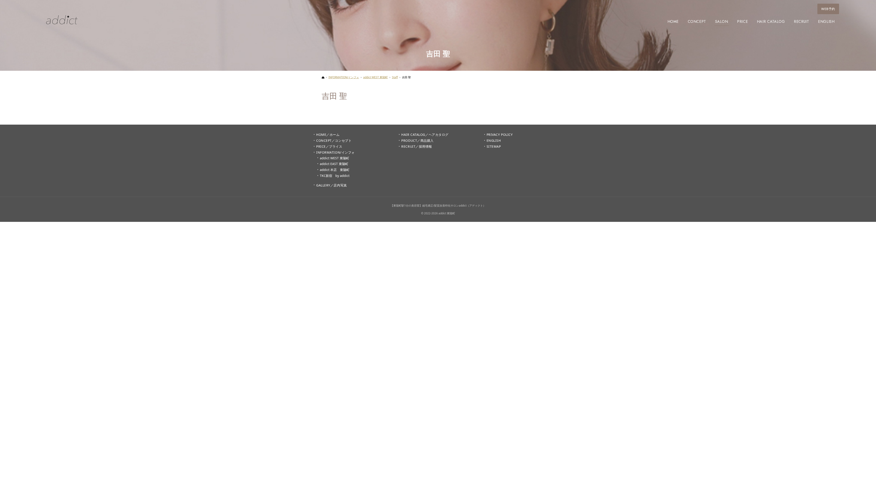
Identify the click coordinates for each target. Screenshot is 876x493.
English (494, 141)
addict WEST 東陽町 (334, 158)
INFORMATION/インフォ (335, 152)
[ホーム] (323, 77)
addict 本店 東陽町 (334, 170)
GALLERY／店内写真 (331, 185)
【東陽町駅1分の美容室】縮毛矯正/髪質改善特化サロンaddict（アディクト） (438, 205)
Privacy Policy (500, 135)
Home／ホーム (327, 135)
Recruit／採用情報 (416, 146)
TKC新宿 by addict (334, 176)
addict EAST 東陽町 (334, 164)
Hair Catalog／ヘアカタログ (424, 135)
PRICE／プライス (329, 146)
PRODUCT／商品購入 (417, 141)
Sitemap (494, 146)
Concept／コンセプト (334, 141)
